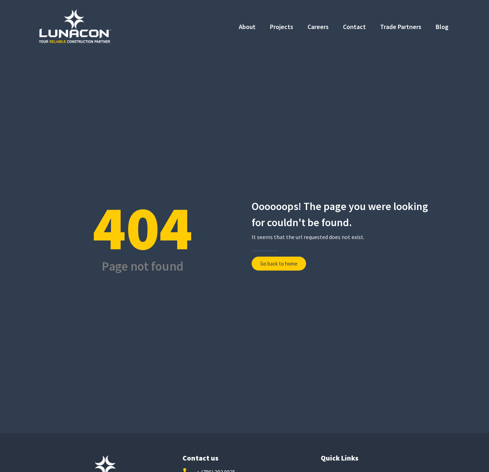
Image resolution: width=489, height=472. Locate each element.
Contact (354, 27)
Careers (318, 27)
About (247, 27)
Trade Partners (400, 27)
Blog (442, 27)
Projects (281, 27)
